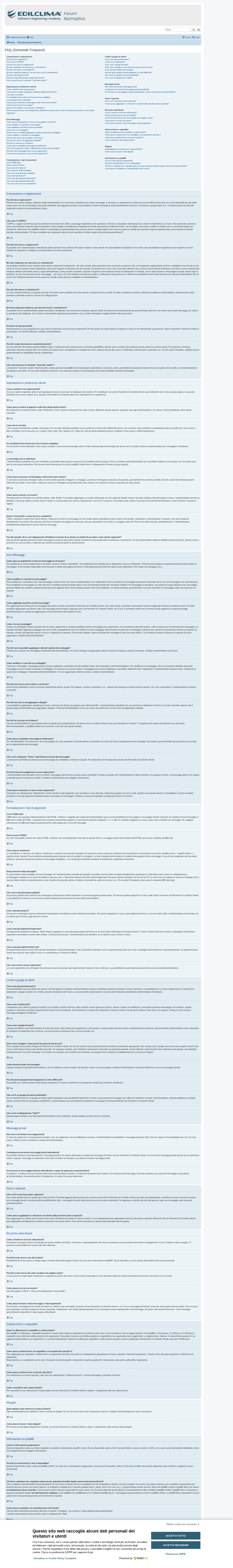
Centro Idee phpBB (132, 1466)
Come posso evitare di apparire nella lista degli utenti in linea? (31, 92)
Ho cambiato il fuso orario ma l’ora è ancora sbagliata (28, 97)
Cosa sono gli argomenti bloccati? (20, 181)
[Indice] (61, 14)
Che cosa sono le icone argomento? (21, 184)
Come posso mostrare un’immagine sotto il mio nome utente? (31, 102)
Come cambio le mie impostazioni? (20, 89)
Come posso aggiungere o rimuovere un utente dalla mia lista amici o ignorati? (137, 104)
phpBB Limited (80, 1448)
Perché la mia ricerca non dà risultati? (120, 115)
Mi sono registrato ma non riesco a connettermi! (26, 67)
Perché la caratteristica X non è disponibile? (123, 163)
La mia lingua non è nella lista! (18, 100)
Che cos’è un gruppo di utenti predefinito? (122, 75)
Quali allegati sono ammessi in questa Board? (123, 149)
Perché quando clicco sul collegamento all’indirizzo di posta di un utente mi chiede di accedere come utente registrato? (50, 111)
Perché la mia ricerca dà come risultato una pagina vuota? (129, 118)
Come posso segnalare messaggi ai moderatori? (26, 146)
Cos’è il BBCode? (13, 163)
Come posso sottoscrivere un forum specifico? (124, 137)
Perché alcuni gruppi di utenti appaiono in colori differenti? (128, 72)
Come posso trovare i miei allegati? (119, 152)
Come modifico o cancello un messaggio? (23, 125)
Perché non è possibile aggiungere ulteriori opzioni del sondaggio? (33, 133)
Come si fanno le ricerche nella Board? (121, 113)
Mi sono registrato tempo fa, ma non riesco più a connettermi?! (32, 72)
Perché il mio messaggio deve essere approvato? (26, 151)
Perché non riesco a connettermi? (20, 70)
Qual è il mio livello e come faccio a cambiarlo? (25, 108)
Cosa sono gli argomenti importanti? (21, 178)
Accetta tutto (176, 1535)
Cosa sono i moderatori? (115, 62)
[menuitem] (30, 37)
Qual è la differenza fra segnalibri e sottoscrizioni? (125, 132)
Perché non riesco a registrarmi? (20, 65)
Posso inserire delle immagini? (18, 170)
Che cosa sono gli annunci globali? (20, 173)
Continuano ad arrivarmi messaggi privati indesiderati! (127, 89)
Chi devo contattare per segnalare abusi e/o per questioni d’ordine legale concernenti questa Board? (146, 166)
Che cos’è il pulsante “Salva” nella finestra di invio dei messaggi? (33, 148)
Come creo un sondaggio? (17, 130)
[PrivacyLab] (140, 1558)
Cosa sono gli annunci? (16, 176)
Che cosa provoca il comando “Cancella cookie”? (26, 80)
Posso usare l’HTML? (15, 165)
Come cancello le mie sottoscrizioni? (120, 140)
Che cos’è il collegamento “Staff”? (119, 78)
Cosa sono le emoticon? (16, 168)
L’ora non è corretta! (14, 95)
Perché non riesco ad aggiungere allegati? (23, 140)
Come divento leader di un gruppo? (119, 70)
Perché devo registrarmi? (16, 59)
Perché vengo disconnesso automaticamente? (25, 78)
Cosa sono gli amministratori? (117, 59)
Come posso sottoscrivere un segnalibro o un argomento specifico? (133, 135)
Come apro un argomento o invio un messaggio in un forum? (31, 122)
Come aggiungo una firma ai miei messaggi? (24, 127)
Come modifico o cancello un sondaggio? (23, 135)
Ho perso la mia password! (17, 75)
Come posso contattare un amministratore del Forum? (127, 169)
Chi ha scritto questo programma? (119, 161)
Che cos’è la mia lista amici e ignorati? (120, 101)
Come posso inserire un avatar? (19, 105)
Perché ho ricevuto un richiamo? (19, 143)
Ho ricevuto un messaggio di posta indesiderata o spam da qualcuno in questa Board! (140, 92)
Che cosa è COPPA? (15, 62)
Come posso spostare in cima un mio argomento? (27, 154)
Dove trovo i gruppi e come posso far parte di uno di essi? (129, 67)
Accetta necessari (175, 1545)
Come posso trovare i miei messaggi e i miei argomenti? (128, 123)
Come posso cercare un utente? (118, 121)
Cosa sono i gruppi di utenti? (116, 65)
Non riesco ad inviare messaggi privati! (121, 87)
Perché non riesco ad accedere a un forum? (24, 138)
